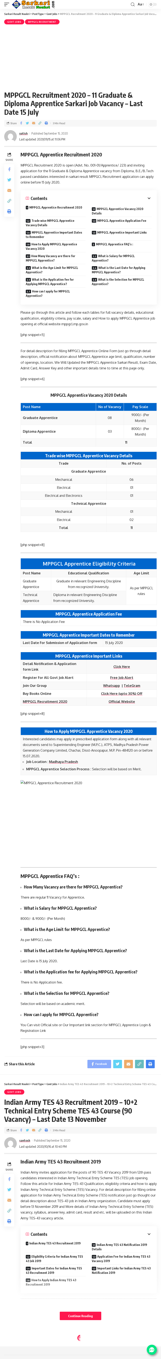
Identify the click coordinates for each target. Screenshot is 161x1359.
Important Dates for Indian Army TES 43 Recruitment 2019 (54, 1270)
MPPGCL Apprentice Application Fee (121, 220)
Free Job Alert (121, 678)
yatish (23, 133)
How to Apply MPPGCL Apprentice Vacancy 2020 (51, 246)
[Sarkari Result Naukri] (33, 4)
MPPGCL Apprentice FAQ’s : (114, 244)
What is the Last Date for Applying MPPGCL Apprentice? (118, 270)
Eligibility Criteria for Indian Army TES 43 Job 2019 (54, 1259)
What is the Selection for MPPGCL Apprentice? (118, 282)
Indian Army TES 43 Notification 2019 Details (119, 1247)
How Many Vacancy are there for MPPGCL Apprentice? (50, 258)
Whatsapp (111, 685)
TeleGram (132, 685)
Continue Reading (80, 1316)
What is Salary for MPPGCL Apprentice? (113, 258)
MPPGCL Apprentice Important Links (122, 232)
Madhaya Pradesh (63, 762)
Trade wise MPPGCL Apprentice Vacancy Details (50, 223)
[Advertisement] (80, 57)
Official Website (122, 701)
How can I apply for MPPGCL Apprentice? (48, 293)
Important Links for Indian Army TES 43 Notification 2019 (121, 1270)
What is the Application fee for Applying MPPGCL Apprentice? (50, 282)
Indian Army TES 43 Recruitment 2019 (55, 1243)
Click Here (121, 667)
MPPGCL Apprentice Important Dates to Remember (54, 235)
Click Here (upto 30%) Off (121, 693)
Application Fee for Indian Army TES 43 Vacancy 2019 (121, 1259)
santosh (24, 1140)
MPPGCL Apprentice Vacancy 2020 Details (117, 211)
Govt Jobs (14, 22)
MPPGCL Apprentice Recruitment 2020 (55, 207)
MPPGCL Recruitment (42, 22)
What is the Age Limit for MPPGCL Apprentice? (52, 270)
